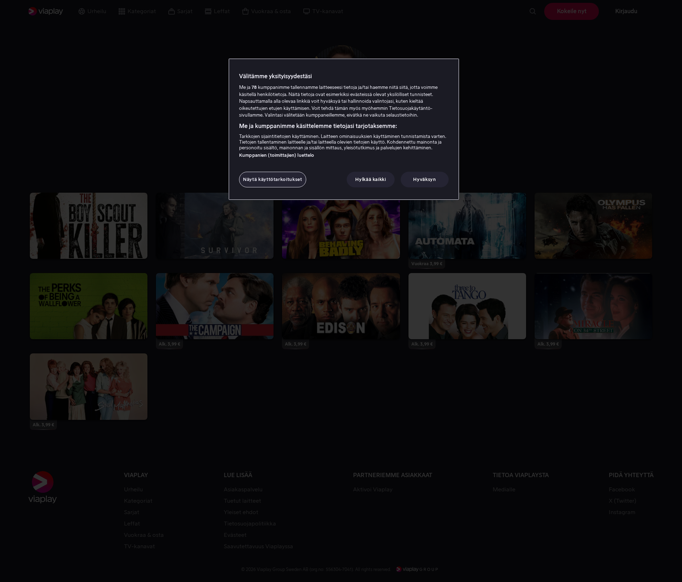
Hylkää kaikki (370, 179)
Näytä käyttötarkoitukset (272, 179)
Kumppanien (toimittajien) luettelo (276, 155)
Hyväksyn (424, 179)
